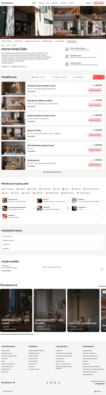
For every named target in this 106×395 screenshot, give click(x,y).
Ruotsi (8, 45)
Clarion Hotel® (32, 361)
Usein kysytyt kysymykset (90, 356)
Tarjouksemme (71, 41)
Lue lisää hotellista (7, 63)
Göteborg (14, 45)
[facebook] (47, 383)
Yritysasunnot (60, 361)
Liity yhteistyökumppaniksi (64, 356)
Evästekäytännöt (88, 374)
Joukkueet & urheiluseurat (64, 353)
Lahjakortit (59, 351)
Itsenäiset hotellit (33, 369)
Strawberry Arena (6, 353)
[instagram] (51, 383)
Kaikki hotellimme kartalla (36, 351)
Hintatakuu (86, 364)
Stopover (31, 366)
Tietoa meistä (5, 351)
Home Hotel (32, 364)
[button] (13, 88)
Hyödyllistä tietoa (47, 41)
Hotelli (2, 45)
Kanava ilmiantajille (7, 364)
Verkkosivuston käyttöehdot (91, 366)
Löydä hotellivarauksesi (90, 359)
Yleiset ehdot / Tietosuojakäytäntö (93, 369)
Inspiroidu (4, 372)
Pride (3, 361)
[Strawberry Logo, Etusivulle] (7, 3)
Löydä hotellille (60, 41)
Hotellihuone (18, 41)
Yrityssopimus (60, 359)
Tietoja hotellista (6, 41)
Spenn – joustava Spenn (63, 364)
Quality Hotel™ (33, 359)
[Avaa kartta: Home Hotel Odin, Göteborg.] (101, 269)
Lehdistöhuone (6, 369)
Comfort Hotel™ (33, 356)
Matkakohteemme (34, 353)
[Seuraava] (23, 88)
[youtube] (59, 383)
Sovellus (85, 361)
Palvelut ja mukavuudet (32, 41)
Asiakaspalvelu (87, 351)
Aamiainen (4, 359)
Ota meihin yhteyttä (89, 353)
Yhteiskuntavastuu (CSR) (9, 356)
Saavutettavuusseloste (90, 372)
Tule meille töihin (6, 366)
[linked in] (55, 383)
